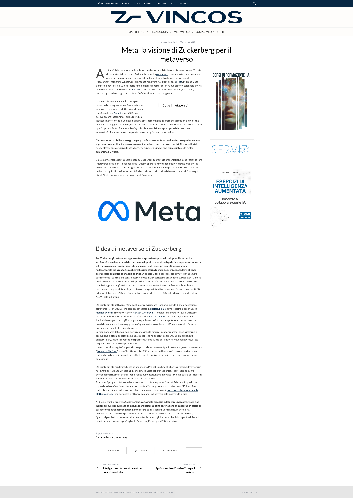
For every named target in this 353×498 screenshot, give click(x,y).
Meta (179, 81)
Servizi (137, 3)
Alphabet (119, 112)
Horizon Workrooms (144, 312)
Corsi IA (125, 3)
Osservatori (160, 3)
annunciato (162, 74)
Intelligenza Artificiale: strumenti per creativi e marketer (123, 468)
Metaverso (162, 42)
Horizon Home (158, 308)
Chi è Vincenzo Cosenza (107, 3)
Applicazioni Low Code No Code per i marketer (175, 468)
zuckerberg (121, 437)
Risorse (147, 3)
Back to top (247, 492)
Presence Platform (107, 351)
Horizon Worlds (104, 312)
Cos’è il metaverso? (176, 105)
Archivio (184, 3)
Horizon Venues (157, 316)
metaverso (137, 89)
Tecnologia (172, 42)
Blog (173, 3)
